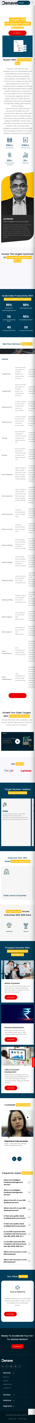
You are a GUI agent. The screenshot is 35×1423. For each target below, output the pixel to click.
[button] (14, 1159)
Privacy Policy (22, 1419)
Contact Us (6, 1388)
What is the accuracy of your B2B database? (15, 1253)
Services (10, 7)
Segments (7, 1406)
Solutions (7, 1400)
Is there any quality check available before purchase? (15, 1217)
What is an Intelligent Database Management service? (13, 1182)
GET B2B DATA (17, 33)
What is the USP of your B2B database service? (15, 1201)
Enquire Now (17, 1346)
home (4, 7)
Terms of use (12, 1419)
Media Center (7, 1384)
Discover (7, 1373)
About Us (6, 1377)
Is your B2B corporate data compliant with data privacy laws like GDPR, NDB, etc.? (15, 1233)
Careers (5, 1381)
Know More (10, 997)
